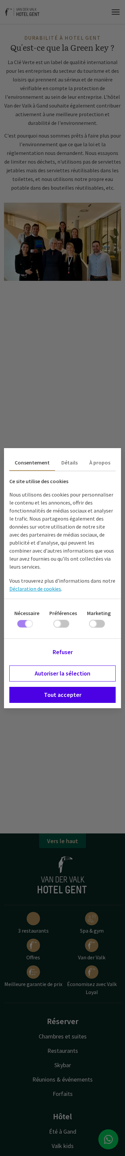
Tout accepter (62, 695)
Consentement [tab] (32, 462)
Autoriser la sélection (62, 673)
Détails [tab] (69, 462)
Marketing (99, 613)
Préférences (63, 613)
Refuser (63, 652)
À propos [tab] (99, 462)
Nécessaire (26, 613)
